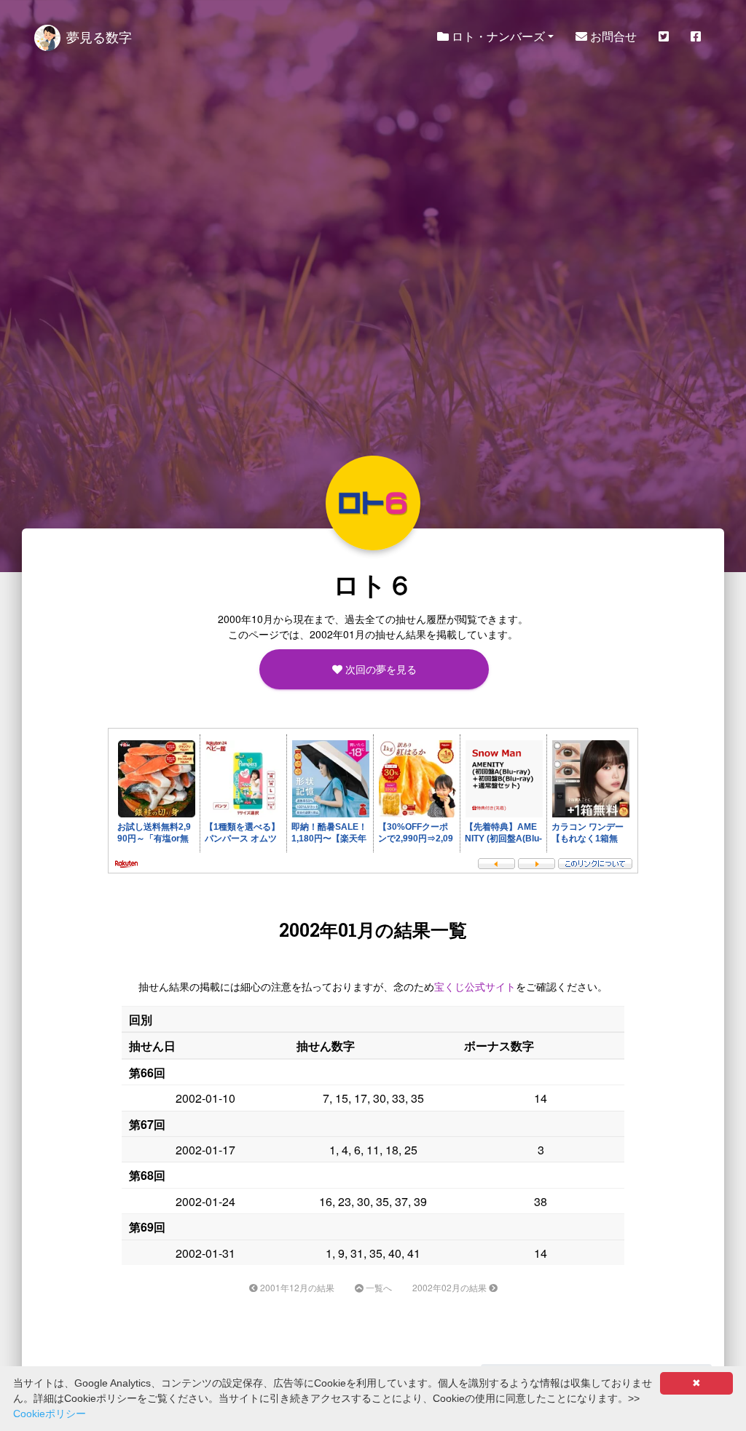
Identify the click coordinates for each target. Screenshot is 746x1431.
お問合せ (612, 36)
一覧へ (378, 1287)
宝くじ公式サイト (475, 986)
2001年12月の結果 (296, 1287)
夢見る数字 (99, 36)
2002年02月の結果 (450, 1287)
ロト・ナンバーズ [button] (497, 36)
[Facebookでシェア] (696, 36)
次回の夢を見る (379, 669)
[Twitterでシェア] (664, 36)
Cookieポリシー (49, 1413)
